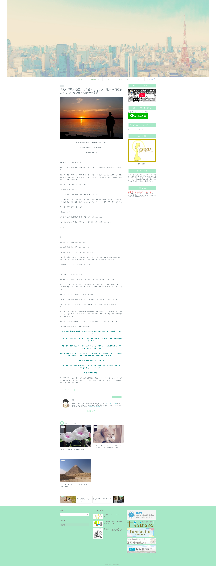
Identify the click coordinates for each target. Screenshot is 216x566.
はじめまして (81, 79)
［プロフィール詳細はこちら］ (97, 406)
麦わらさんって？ (95, 79)
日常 (109, 79)
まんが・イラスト (123, 79)
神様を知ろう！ (142, 164)
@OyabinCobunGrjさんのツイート (138, 129)
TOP (67, 79)
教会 (137, 79)
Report (62, 86)
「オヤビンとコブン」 (111, 403)
